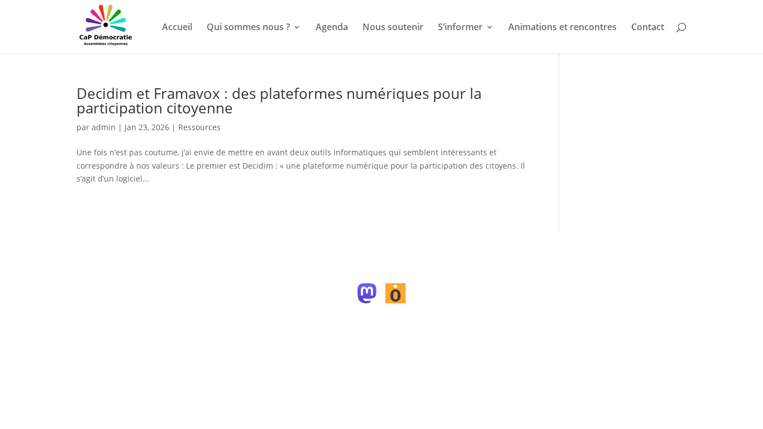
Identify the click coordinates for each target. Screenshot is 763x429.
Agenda (332, 28)
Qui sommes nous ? (248, 28)
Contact (647, 28)
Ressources (199, 127)
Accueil (177, 28)
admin (104, 127)
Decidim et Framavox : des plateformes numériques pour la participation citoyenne (279, 100)
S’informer (460, 28)
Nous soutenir (393, 28)
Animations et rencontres (562, 28)
